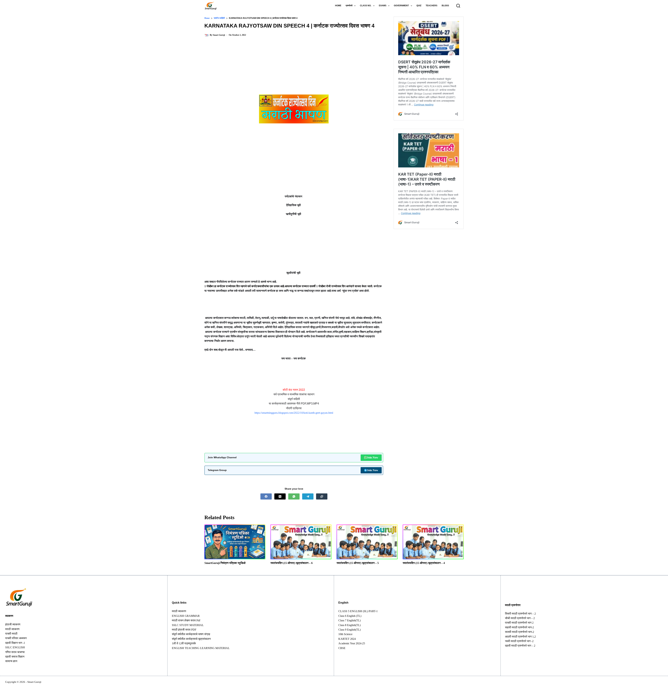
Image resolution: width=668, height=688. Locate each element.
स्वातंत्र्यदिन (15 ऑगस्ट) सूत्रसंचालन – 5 (358, 562)
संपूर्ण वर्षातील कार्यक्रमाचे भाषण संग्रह (191, 634)
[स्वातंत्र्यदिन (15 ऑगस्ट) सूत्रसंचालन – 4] (433, 542)
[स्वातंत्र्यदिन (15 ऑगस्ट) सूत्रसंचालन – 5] (367, 542)
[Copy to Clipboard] (321, 496)
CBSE (341, 648)
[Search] (458, 6)
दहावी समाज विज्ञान (14, 656)
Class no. (365, 5)
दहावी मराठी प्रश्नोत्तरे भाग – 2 (520, 645)
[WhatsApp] (294, 496)
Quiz (418, 5)
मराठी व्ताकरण (12, 629)
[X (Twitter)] (280, 496)
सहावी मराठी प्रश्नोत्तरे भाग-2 (519, 627)
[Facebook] (266, 496)
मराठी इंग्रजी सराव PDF (184, 629)
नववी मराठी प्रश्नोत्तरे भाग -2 (519, 641)
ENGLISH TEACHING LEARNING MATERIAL (201, 648)
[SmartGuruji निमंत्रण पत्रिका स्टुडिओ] (234, 542)
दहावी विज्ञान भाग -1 (15, 642)
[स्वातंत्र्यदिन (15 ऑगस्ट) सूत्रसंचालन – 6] (301, 542)
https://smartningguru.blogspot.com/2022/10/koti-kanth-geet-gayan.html (294, 412)
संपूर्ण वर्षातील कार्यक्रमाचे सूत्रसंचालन (191, 638)
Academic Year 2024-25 (351, 643)
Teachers (431, 5)
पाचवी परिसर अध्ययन (16, 638)
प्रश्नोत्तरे (349, 5)
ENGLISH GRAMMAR (186, 615)
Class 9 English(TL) (349, 629)
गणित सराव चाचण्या (15, 652)
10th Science (345, 634)
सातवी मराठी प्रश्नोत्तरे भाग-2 (519, 631)
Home (338, 5)
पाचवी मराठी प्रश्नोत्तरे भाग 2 (519, 622)
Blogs (445, 5)
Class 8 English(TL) (349, 625)
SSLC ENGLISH (15, 647)
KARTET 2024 (347, 638)
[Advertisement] (293, 68)
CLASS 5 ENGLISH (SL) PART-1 (358, 611)
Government (401, 5)
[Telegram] (307, 496)
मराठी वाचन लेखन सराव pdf (186, 620)
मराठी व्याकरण (179, 611)
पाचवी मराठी (11, 633)
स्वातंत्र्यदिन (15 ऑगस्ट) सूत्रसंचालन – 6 (292, 562)
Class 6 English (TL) (349, 615)
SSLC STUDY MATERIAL (188, 625)
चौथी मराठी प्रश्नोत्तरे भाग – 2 (520, 618)
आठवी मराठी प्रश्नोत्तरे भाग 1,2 (520, 636)
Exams (382, 5)
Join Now (372, 457)
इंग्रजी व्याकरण (12, 624)
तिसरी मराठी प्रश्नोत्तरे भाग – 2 (520, 613)
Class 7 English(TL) (349, 620)
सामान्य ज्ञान (11, 661)
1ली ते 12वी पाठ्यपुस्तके (184, 643)
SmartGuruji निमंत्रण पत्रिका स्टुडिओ (224, 562)
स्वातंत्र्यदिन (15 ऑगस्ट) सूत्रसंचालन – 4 (424, 562)
